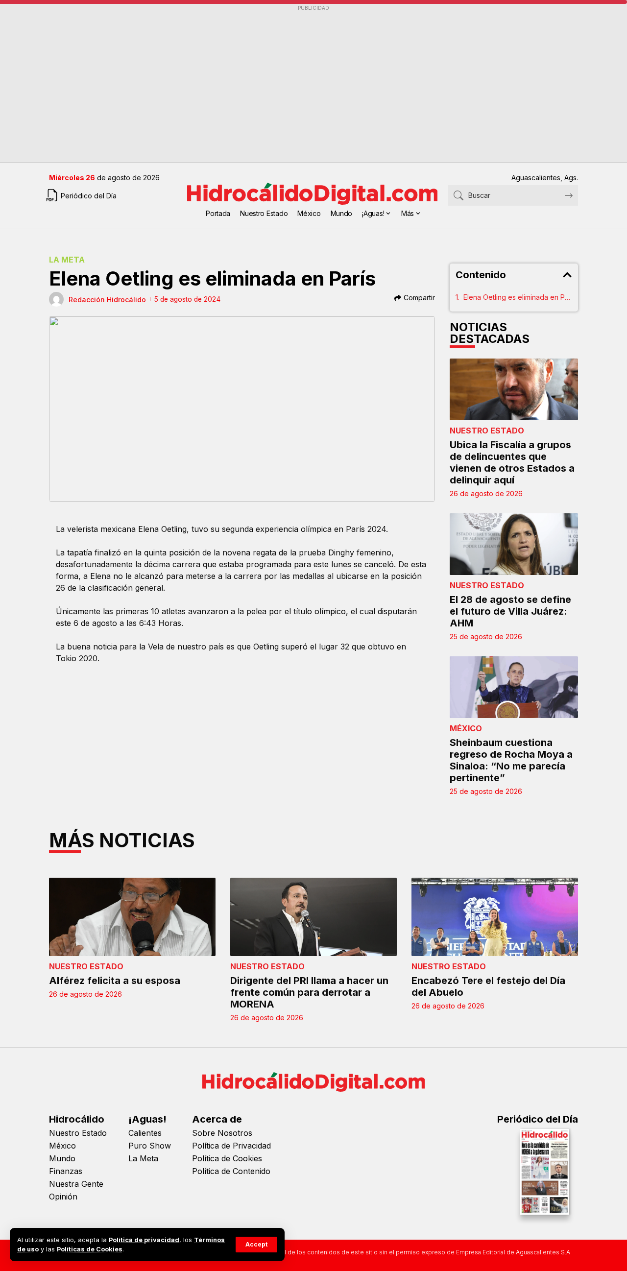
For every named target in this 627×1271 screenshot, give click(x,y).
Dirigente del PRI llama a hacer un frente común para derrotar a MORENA (309, 992)
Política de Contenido (231, 1171)
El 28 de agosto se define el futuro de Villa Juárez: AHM (510, 611)
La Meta (67, 259)
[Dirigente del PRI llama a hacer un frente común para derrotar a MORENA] (313, 917)
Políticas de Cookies (89, 1249)
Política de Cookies (227, 1158)
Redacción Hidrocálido (107, 299)
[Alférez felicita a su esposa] (132, 917)
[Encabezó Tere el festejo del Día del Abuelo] (494, 917)
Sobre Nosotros (222, 1133)
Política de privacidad (144, 1240)
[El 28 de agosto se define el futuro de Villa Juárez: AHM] (514, 544)
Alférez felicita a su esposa (114, 980)
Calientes (145, 1133)
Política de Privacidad (231, 1146)
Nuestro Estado (487, 430)
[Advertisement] (313, 83)
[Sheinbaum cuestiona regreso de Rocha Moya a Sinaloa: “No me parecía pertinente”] (514, 687)
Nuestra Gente (76, 1184)
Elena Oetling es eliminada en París (518, 297)
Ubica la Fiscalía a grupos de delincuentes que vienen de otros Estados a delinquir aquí (512, 462)
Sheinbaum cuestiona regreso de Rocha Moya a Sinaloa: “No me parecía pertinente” (511, 760)
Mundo (62, 1158)
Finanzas (65, 1171)
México (466, 728)
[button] (256, 1244)
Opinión (63, 1196)
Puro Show (149, 1146)
